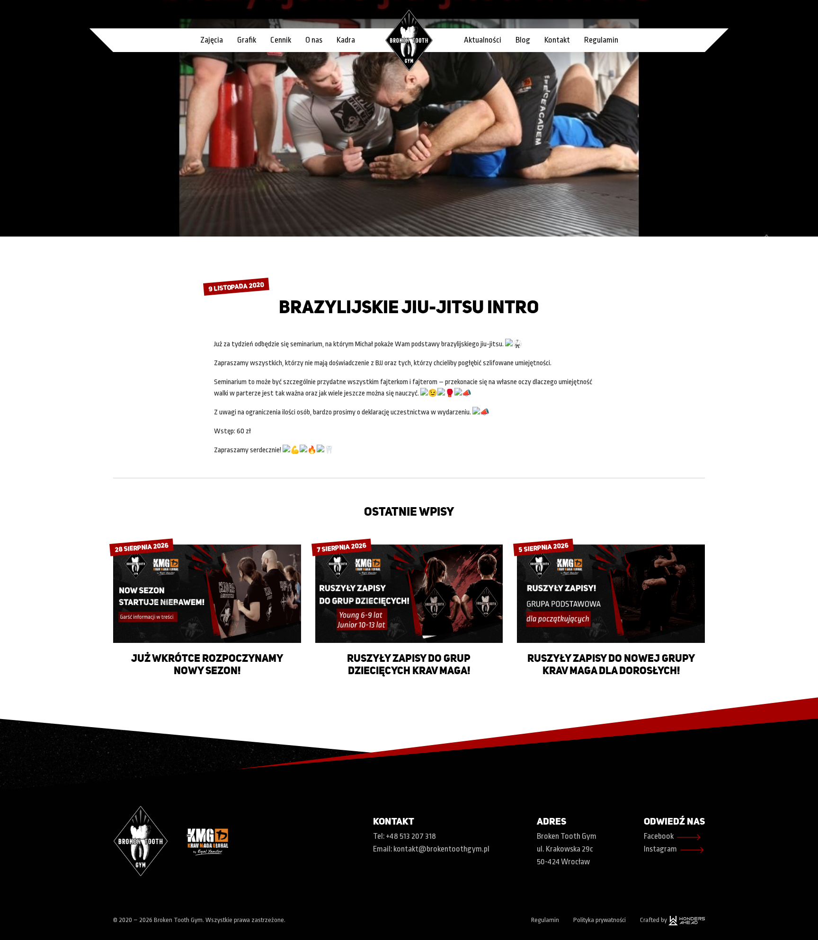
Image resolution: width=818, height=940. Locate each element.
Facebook (673, 837)
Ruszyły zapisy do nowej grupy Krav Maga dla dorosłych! (611, 664)
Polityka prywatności (599, 919)
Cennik (280, 39)
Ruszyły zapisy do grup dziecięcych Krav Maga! (409, 664)
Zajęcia (211, 39)
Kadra (346, 39)
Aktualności (482, 39)
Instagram (674, 849)
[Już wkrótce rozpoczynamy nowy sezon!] (207, 593)
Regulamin (601, 39)
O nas (313, 39)
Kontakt (557, 39)
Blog (523, 39)
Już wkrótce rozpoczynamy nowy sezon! (207, 664)
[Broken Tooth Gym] (409, 40)
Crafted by (654, 919)
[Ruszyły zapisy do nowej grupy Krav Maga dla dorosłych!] (611, 593)
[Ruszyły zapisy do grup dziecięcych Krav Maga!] (409, 593)
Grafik (246, 39)
